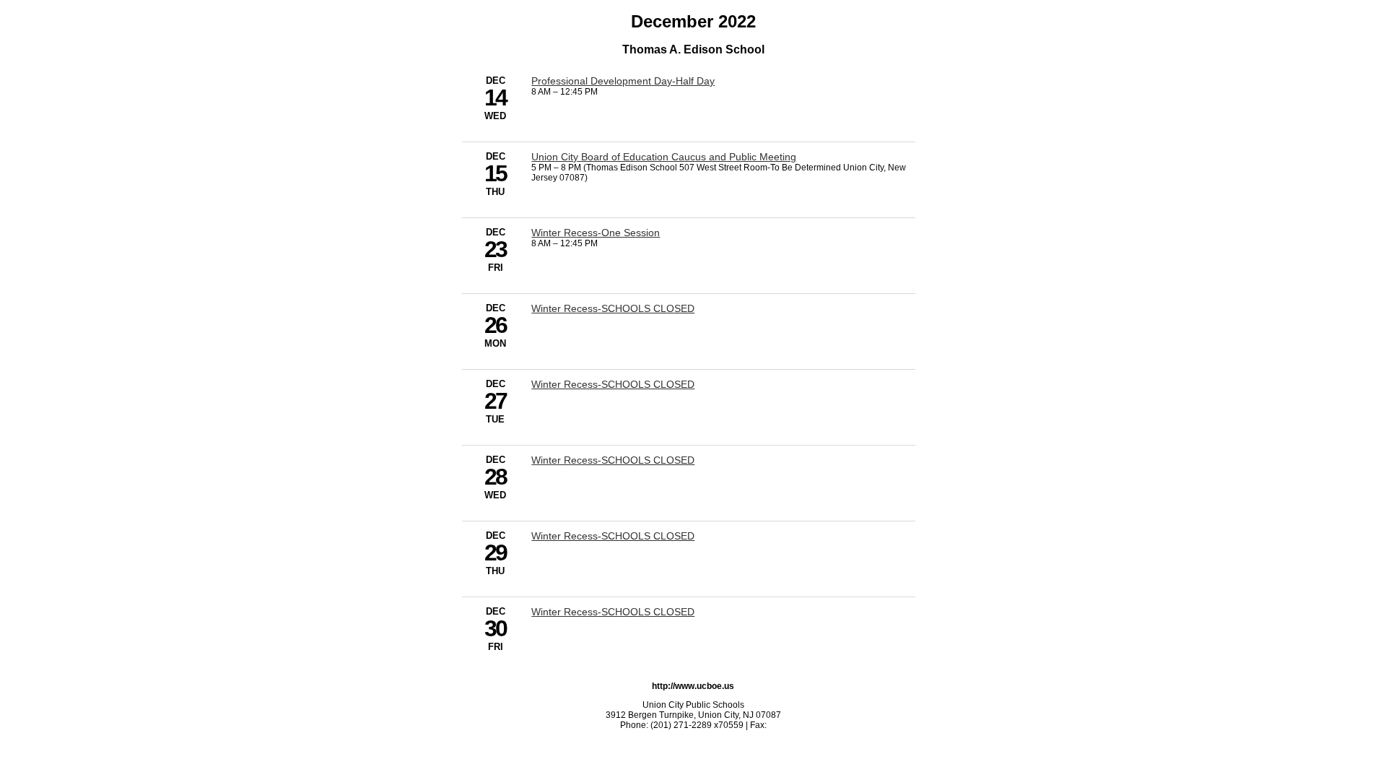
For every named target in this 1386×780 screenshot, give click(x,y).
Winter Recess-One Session (595, 232)
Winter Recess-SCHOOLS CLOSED (612, 308)
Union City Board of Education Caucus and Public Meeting (663, 156)
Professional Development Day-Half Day (623, 81)
